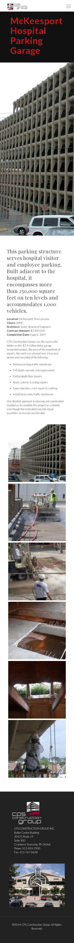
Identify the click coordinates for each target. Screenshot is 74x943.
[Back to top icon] (65, 934)
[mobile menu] (68, 6)
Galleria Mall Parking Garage (37, 885)
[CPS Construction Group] (17, 6)
